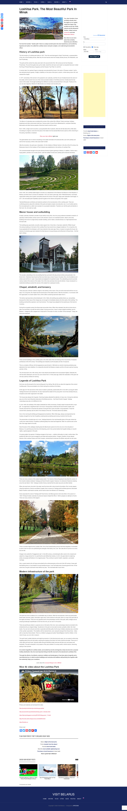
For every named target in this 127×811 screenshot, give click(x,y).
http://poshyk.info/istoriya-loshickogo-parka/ (31, 708)
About (64, 2)
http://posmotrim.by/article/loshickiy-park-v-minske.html (34, 712)
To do (35, 2)
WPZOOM (76, 805)
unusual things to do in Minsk (53, 663)
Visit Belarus (64, 794)
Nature (28, 2)
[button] (77, 759)
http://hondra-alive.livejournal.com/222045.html (32, 719)
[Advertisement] (94, 95)
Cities (42, 2)
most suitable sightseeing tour (51, 749)
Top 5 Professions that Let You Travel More (47, 778)
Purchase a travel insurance (45, 751)
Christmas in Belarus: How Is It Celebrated (67, 778)
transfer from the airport (50, 744)
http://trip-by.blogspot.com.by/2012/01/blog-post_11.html (35, 715)
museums (67, 32)
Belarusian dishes (69, 34)
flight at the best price (51, 742)
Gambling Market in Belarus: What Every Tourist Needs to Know (28, 778)
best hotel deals (51, 746)
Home (20, 2)
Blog (49, 2)
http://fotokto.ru (23, 722)
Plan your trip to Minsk (46, 136)
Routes (56, 2)
